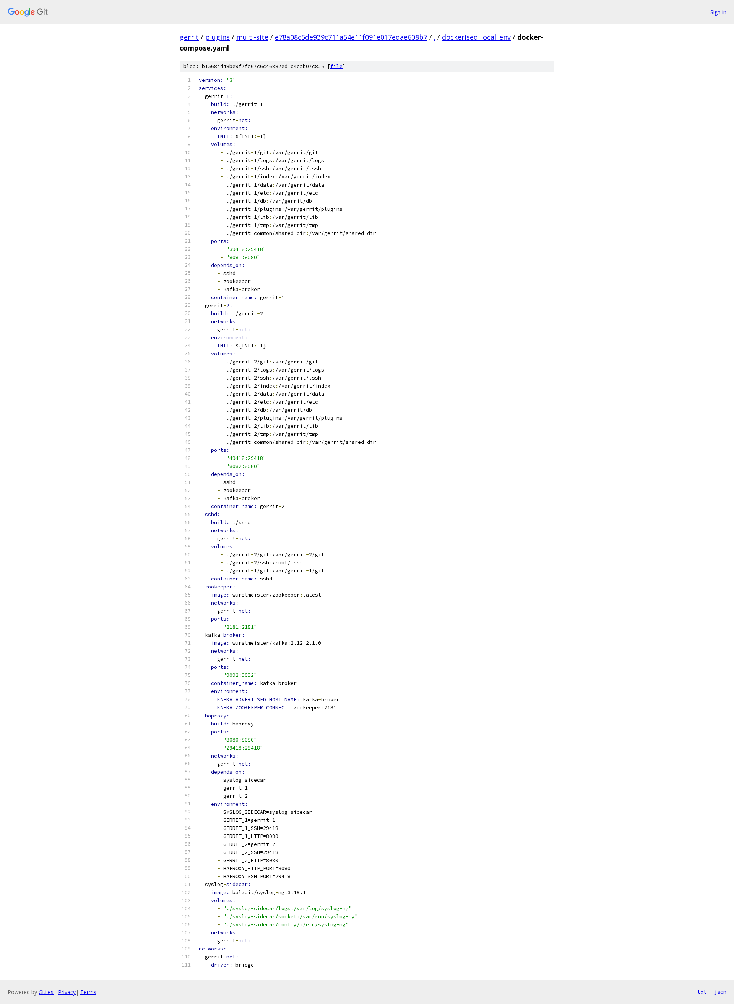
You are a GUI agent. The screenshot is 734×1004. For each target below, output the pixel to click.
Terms (88, 992)
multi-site (252, 37)
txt (701, 991)
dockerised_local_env (476, 37)
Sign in (718, 12)
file (336, 66)
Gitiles (46, 992)
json (720, 991)
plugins (217, 37)
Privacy (67, 992)
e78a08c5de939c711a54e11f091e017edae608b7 (351, 37)
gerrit (189, 37)
